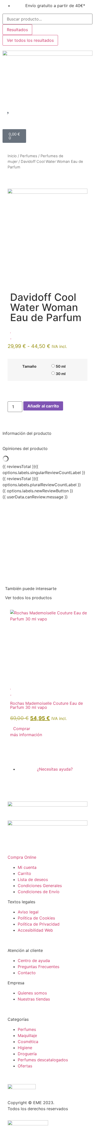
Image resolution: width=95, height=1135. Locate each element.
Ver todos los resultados (30, 40)
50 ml (61, 366)
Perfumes (28, 156)
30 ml (61, 374)
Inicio (12, 156)
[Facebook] (14, 783)
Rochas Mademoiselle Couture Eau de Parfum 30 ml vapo (46, 705)
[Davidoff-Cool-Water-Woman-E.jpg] (47, 192)
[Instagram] (28, 783)
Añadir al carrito (43, 405)
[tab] (47, 433)
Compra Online (22, 857)
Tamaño (29, 366)
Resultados (17, 29)
